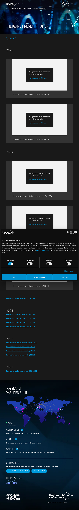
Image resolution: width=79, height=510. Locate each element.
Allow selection (39, 277)
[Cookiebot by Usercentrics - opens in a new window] (58, 232)
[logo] (12, 3)
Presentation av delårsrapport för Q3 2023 (20, 318)
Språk (10, 38)
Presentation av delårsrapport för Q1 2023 (20, 327)
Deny (14, 277)
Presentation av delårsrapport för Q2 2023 (20, 322)
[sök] (63, 4)
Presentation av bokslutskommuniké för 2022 (21, 343)
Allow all (65, 277)
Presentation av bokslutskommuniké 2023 (20, 314)
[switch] (30, 263)
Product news (39, 471)
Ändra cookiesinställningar (38, 78)
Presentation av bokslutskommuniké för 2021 (21, 371)
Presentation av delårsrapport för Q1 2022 (20, 355)
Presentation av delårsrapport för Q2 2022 (20, 351)
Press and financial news (18, 471)
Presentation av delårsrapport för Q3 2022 (20, 347)
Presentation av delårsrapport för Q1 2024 (20, 298)
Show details (68, 271)
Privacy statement (42, 250)
